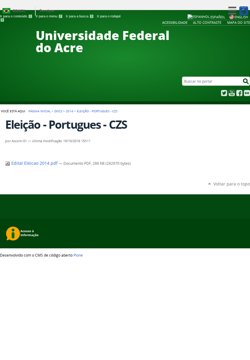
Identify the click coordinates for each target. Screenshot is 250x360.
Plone (78, 255)
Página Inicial (39, 111)
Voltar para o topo (231, 184)
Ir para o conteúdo (15, 16)
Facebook (239, 93)
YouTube (232, 93)
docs (58, 111)
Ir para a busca (79, 16)
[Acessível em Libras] (243, 11)
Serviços (47, 10)
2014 (69, 111)
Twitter (224, 93)
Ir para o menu (48, 16)
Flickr (247, 93)
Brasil (19, 10)
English (241, 17)
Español (217, 17)
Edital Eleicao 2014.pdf (34, 163)
